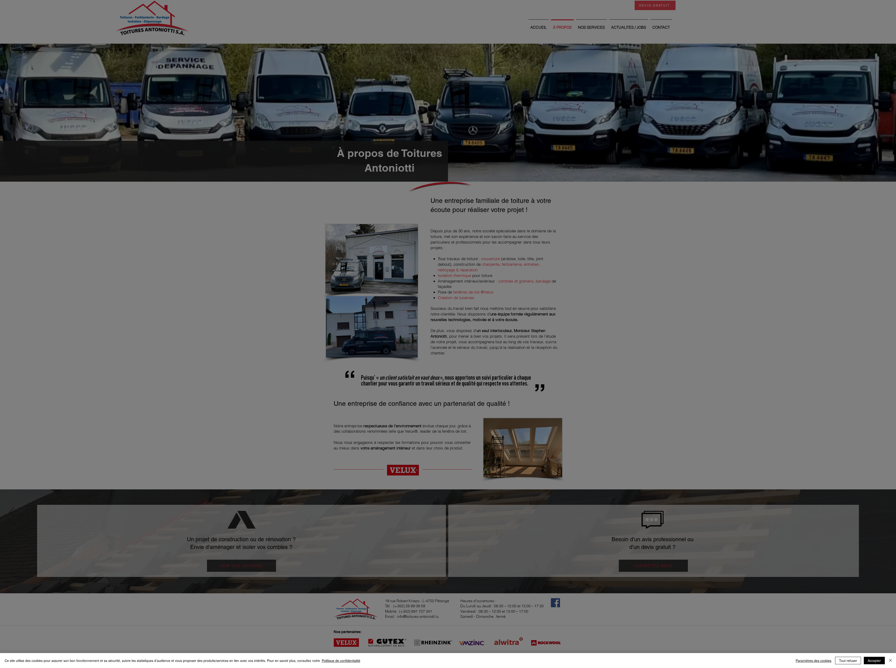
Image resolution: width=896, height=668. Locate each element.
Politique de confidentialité (341, 660)
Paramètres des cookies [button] (813, 660)
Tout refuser (848, 660)
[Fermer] (890, 660)
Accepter (874, 660)
